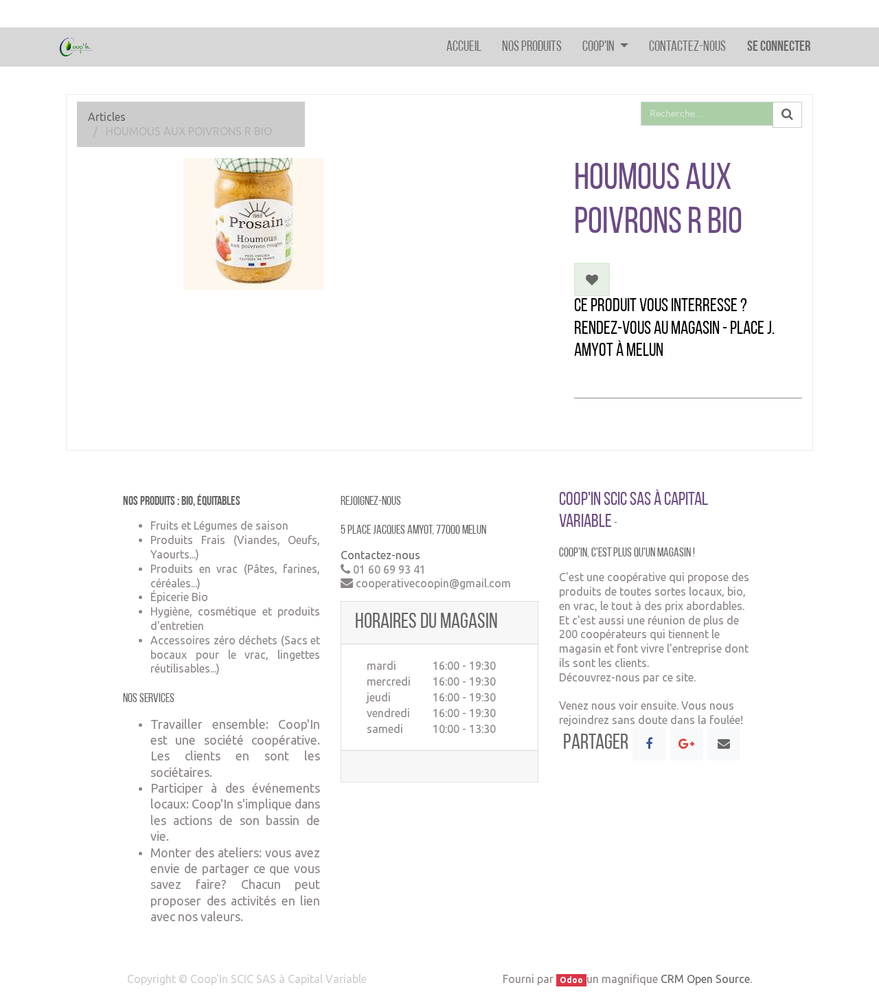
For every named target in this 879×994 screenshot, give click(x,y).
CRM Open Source (705, 979)
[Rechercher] (787, 115)
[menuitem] (464, 47)
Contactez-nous (380, 555)
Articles (107, 117)
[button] (592, 279)
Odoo (571, 979)
